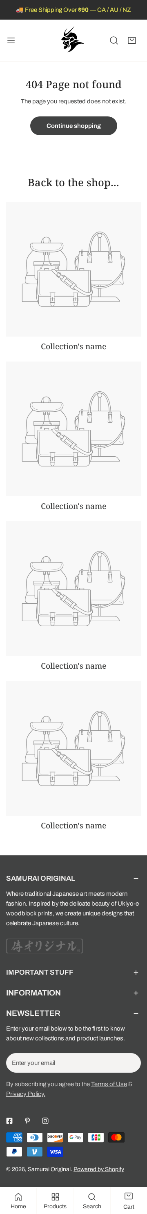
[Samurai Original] (72, 40)
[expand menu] (11, 40)
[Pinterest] (27, 1121)
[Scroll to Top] (132, 1171)
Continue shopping (74, 126)
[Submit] (130, 1062)
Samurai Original (49, 1169)
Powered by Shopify (99, 1169)
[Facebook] (9, 1121)
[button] (132, 40)
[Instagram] (45, 1121)
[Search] (114, 40)
